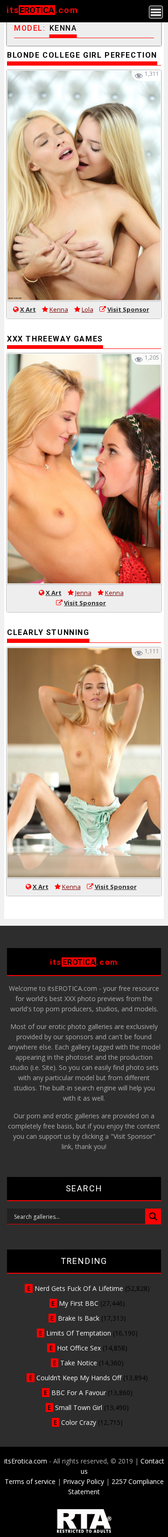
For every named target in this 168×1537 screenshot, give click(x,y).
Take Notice (78, 1362)
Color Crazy (78, 1422)
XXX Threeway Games (55, 338)
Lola (87, 309)
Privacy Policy (83, 1481)
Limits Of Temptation (78, 1333)
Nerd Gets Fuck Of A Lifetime (79, 1288)
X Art (28, 309)
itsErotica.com (25, 1461)
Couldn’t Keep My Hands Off (78, 1377)
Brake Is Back (78, 1318)
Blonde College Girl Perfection (82, 55)
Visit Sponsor (128, 309)
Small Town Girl (78, 1407)
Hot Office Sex (79, 1347)
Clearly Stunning (48, 632)
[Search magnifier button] (153, 1216)
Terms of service (30, 1481)
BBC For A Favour (78, 1392)
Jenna (83, 592)
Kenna (58, 309)
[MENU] (156, 12)
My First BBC (78, 1303)
